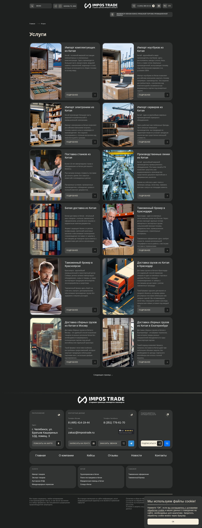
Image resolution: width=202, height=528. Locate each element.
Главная (32, 23)
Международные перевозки (43, 484)
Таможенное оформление (138, 474)
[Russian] (165, 6)
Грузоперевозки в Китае (89, 474)
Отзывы (113, 455)
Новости (136, 455)
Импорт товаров (38, 474)
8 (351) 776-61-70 (114, 422)
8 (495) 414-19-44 (79, 422)
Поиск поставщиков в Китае (91, 478)
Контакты (161, 455)
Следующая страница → (103, 375)
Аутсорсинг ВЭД (38, 481)
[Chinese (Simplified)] (169, 6)
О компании (66, 455)
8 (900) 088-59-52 (144, 6)
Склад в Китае (85, 484)
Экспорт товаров (38, 478)
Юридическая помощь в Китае (92, 481)
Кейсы (91, 455)
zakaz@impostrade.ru (81, 432)
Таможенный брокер (136, 478)
